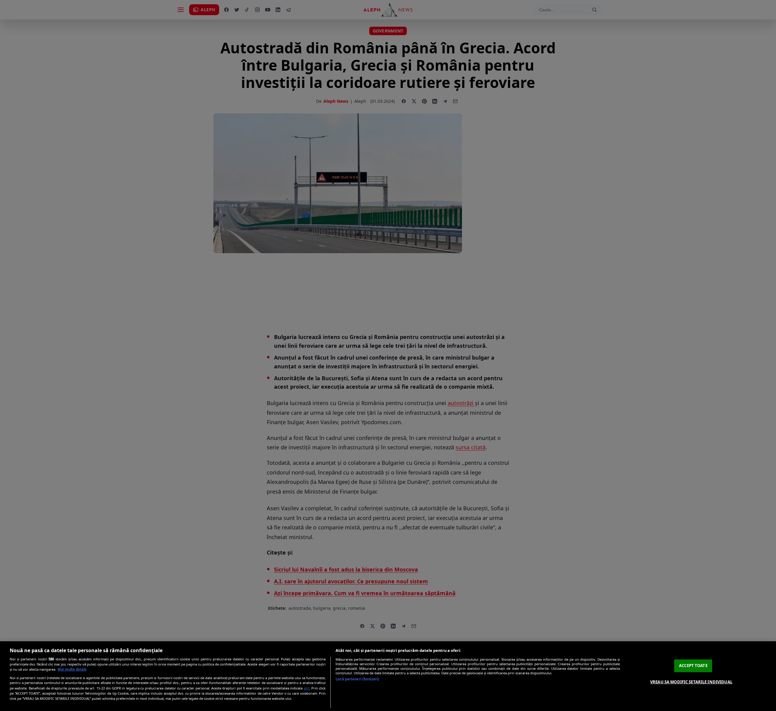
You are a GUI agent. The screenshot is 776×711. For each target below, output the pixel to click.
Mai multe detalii (72, 669)
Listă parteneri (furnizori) (357, 679)
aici (306, 688)
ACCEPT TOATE (693, 665)
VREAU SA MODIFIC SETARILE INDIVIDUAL (691, 682)
